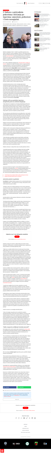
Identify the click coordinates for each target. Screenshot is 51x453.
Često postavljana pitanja (25, 432)
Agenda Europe (6, 390)
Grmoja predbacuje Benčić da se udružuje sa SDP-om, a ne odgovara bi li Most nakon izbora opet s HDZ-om (45, 20)
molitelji (11, 390)
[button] (10, 387)
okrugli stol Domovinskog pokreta (9, 366)
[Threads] (46, 3)
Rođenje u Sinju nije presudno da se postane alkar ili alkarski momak (45, 44)
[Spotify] (49, 3)
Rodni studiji (23, 390)
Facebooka (9, 396)
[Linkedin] (32, 418)
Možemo (14, 390)
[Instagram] (40, 3)
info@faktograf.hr (17, 395)
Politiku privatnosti (22, 239)
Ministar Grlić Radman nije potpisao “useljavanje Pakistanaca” (44, 49)
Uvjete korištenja (17, 239)
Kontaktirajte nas (25, 428)
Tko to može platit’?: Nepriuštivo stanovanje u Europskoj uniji (44, 25)
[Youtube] (43, 3)
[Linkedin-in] (48, 3)
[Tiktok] (45, 3)
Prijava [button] (17, 236)
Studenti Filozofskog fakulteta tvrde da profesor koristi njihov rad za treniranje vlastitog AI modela (45, 34)
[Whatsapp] (42, 3)
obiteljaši (17, 390)
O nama (25, 426)
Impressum (25, 424)
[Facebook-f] (39, 3)
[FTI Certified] (45, 443)
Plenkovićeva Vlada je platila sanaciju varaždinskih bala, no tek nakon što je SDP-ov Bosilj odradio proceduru (45, 39)
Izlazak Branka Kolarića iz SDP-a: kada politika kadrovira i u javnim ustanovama (45, 15)
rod (20, 390)
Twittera (5, 396)
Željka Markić (28, 390)
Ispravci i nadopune (25, 430)
